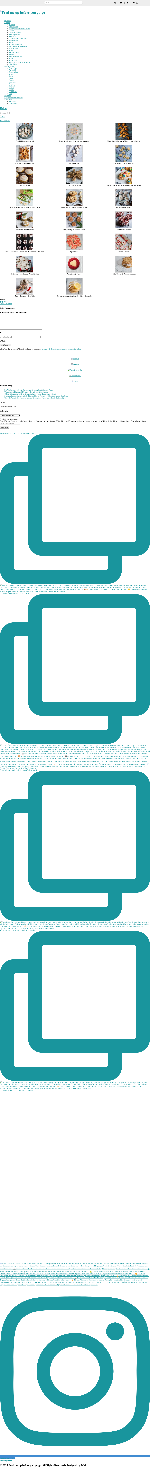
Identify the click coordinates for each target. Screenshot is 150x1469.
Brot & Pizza (13, 27)
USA (10, 94)
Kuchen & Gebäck (15, 44)
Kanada (11, 80)
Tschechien (13, 92)
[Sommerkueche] (75, 376)
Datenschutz (13, 103)
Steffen (2, 117)
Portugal (12, 86)
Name (2, 333)
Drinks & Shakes (15, 33)
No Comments (5, 121)
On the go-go (9, 66)
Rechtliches (8, 100)
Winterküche (13, 64)
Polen (11, 84)
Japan (11, 78)
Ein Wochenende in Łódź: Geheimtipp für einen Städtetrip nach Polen (28, 390)
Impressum (12, 102)
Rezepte (7, 23)
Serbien (11, 88)
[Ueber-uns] (75, 359)
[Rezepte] (75, 364)
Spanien (11, 90)
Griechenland (13, 72)
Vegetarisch (13, 60)
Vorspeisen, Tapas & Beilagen (19, 62)
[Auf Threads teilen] (6, 302)
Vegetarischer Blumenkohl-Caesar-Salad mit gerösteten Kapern (26, 392)
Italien (11, 76)
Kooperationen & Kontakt (13, 98)
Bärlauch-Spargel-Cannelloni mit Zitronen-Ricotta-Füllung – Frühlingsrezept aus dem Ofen (36, 396)
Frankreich (12, 70)
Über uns (7, 96)
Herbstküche (13, 40)
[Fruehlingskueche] (75, 370)
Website (2, 341)
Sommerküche (14, 52)
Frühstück (12, 36)
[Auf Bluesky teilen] (4, 302)
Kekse (11, 42)
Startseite (7, 21)
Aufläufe (12, 25)
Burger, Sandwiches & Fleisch (19, 29)
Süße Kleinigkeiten (15, 56)
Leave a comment (6, 304)
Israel (11, 74)
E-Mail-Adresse (5, 337)
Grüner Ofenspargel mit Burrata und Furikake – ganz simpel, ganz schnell (30, 394)
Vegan (11, 58)
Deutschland (13, 68)
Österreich (12, 82)
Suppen (11, 54)
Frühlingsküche (14, 34)
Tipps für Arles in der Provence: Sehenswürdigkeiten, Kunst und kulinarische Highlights (35, 398)
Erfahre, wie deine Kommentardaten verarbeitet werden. (61, 349)
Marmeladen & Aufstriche (18, 46)
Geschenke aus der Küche (18, 38)
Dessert (11, 31)
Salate (11, 50)
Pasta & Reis (13, 48)
